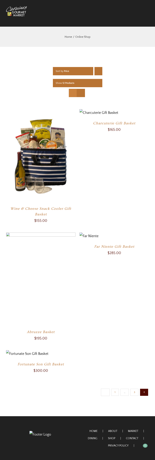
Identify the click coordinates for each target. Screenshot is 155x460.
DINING (92, 438)
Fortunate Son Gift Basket (41, 364)
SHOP (111, 438)
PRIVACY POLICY (118, 445)
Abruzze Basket (41, 332)
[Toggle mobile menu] (147, 18)
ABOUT (112, 431)
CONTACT (132, 438)
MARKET (133, 431)
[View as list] (81, 93)
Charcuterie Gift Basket (114, 123)
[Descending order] (98, 71)
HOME (93, 431)
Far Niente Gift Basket (114, 246)
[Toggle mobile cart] (140, 18)
